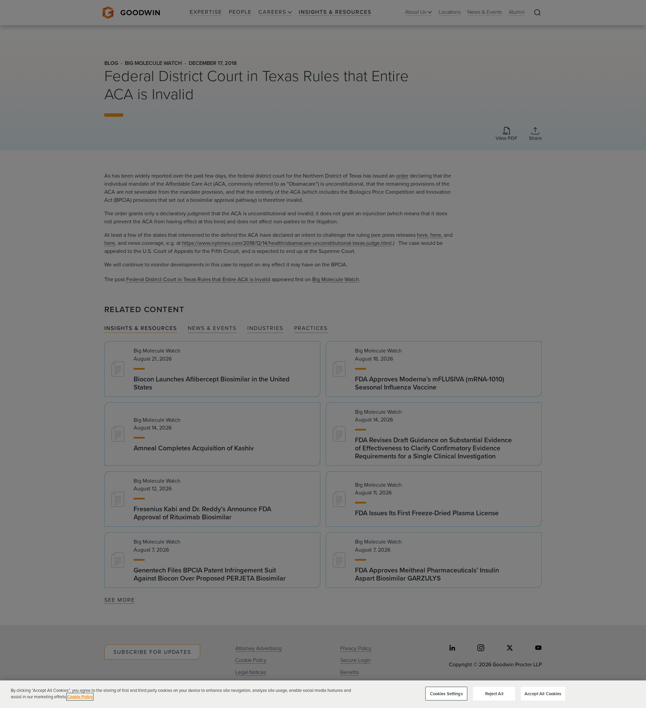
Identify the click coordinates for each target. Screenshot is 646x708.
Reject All (494, 694)
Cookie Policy (80, 697)
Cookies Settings (446, 694)
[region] (323, 694)
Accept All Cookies (543, 694)
